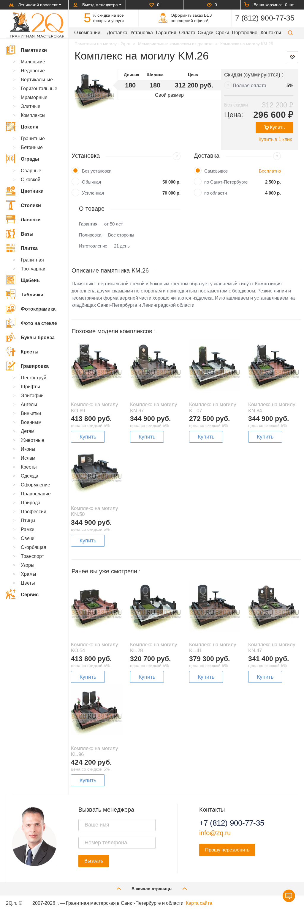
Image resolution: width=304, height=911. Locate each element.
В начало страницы (152, 888)
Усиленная (93, 192)
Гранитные (33, 138)
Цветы (28, 583)
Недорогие (33, 70)
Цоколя (29, 126)
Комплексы (33, 115)
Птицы (28, 520)
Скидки (205, 32)
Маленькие (33, 61)
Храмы (28, 574)
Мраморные (34, 97)
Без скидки (236, 104)
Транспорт (32, 556)
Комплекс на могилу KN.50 (94, 511)
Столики (31, 205)
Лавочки (31, 219)
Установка (141, 32)
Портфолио (244, 32)
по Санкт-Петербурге (226, 181)
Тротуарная (34, 268)
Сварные (31, 170)
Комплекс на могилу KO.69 (94, 407)
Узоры (27, 565)
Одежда (29, 475)
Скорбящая (33, 547)
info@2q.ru (215, 833)
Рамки (27, 529)
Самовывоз (216, 170)
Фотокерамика (38, 309)
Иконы (28, 449)
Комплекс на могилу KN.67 (153, 407)
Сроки (222, 32)
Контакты (271, 32)
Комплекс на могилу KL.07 (212, 407)
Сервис (30, 594)
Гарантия (166, 32)
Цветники (32, 191)
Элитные (30, 106)
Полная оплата (249, 85)
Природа (30, 502)
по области (215, 192)
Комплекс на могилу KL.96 (94, 751)
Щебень (30, 280)
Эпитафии (32, 395)
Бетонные (32, 147)
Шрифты (30, 386)
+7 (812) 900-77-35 (231, 823)
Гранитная (32, 259)
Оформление (35, 484)
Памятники (34, 50)
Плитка (29, 248)
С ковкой (30, 179)
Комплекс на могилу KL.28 (153, 647)
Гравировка (35, 366)
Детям (27, 431)
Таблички (32, 294)
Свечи (27, 538)
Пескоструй (33, 377)
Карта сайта (199, 903)
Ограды (30, 159)
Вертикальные (37, 79)
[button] (290, 32)
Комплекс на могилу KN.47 (271, 647)
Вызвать (93, 860)
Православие (36, 493)
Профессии (33, 511)
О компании (87, 32)
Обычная (91, 181)
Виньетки (31, 413)
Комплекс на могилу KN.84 (271, 407)
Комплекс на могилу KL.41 (212, 647)
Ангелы (29, 404)
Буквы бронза (38, 337)
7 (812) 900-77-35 (264, 18)
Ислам (28, 458)
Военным (31, 422)
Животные (32, 440)
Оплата (187, 32)
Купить (277, 127)
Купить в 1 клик (275, 139)
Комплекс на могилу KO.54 (94, 647)
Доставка (117, 32)
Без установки (96, 170)
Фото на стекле (39, 323)
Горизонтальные (39, 88)
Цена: (233, 115)
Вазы (27, 234)
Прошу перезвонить (227, 849)
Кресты (30, 351)
